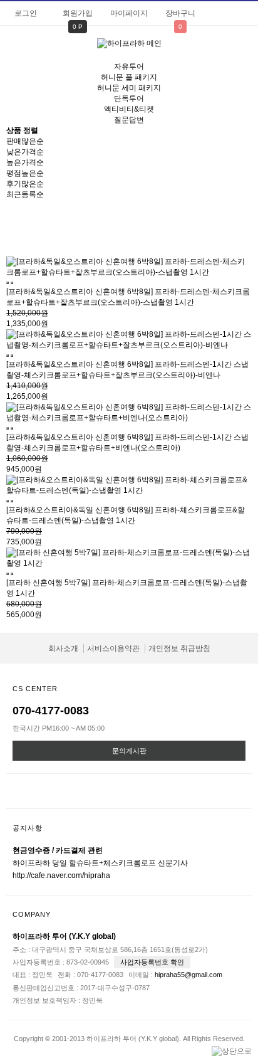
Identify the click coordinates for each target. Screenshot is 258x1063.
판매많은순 (25, 141)
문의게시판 (129, 750)
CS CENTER (35, 688)
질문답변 (129, 119)
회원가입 (78, 13)
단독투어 (129, 98)
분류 (15, 49)
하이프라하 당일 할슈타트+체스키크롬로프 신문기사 (100, 863)
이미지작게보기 (139, 228)
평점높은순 (25, 173)
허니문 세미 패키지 (129, 87)
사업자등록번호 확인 (152, 962)
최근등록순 (25, 194)
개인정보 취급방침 (179, 648)
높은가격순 (25, 162)
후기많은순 (25, 183)
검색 (242, 50)
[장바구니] (7, 283)
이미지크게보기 (119, 228)
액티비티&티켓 (129, 109)
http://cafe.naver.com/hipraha (61, 875)
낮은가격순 (25, 151)
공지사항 (28, 828)
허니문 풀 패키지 (129, 77)
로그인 (25, 13)
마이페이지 (129, 13)
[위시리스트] (12, 283)
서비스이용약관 (113, 648)
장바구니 (180, 13)
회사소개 (63, 648)
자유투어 (129, 66)
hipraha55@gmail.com (188, 974)
